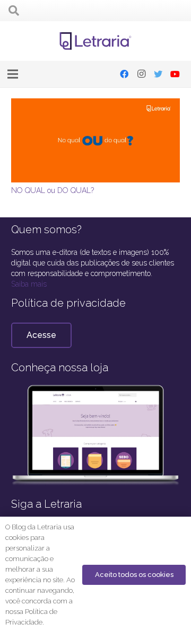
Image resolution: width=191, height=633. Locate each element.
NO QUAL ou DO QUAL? (52, 190)
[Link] (96, 41)
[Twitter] (158, 74)
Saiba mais (29, 284)
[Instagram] (141, 74)
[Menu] (13, 74)
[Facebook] (124, 74)
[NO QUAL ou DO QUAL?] (95, 103)
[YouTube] (175, 74)
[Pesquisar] (13, 10)
